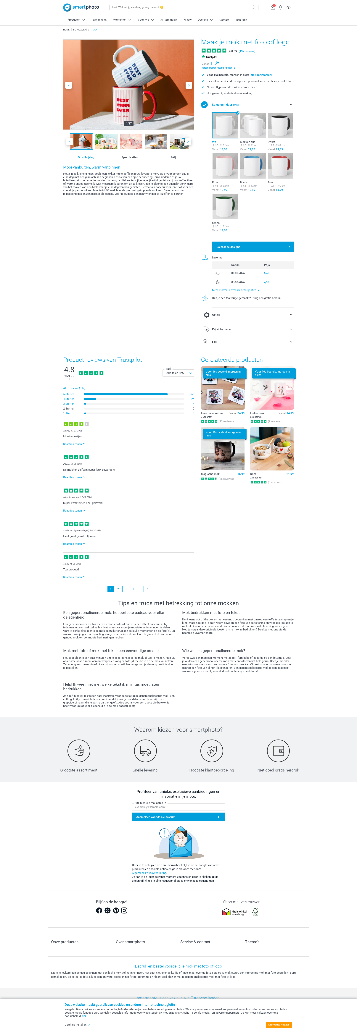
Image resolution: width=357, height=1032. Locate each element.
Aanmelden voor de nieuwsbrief (155, 817)
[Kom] (272, 448)
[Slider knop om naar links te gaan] (68, 85)
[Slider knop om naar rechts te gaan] (189, 85)
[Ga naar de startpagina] (81, 7)
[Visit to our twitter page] (107, 910)
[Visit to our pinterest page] (116, 910)
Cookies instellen (75, 1024)
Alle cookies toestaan (279, 1024)
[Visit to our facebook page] (99, 910)
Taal (168, 369)
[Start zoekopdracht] (253, 7)
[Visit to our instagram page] (124, 910)
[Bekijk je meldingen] (281, 7)
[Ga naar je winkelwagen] (289, 7)
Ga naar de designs (228, 247)
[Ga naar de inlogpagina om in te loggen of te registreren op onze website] (273, 7)
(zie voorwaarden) (261, 75)
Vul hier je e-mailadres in (150, 803)
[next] (148, 589)
